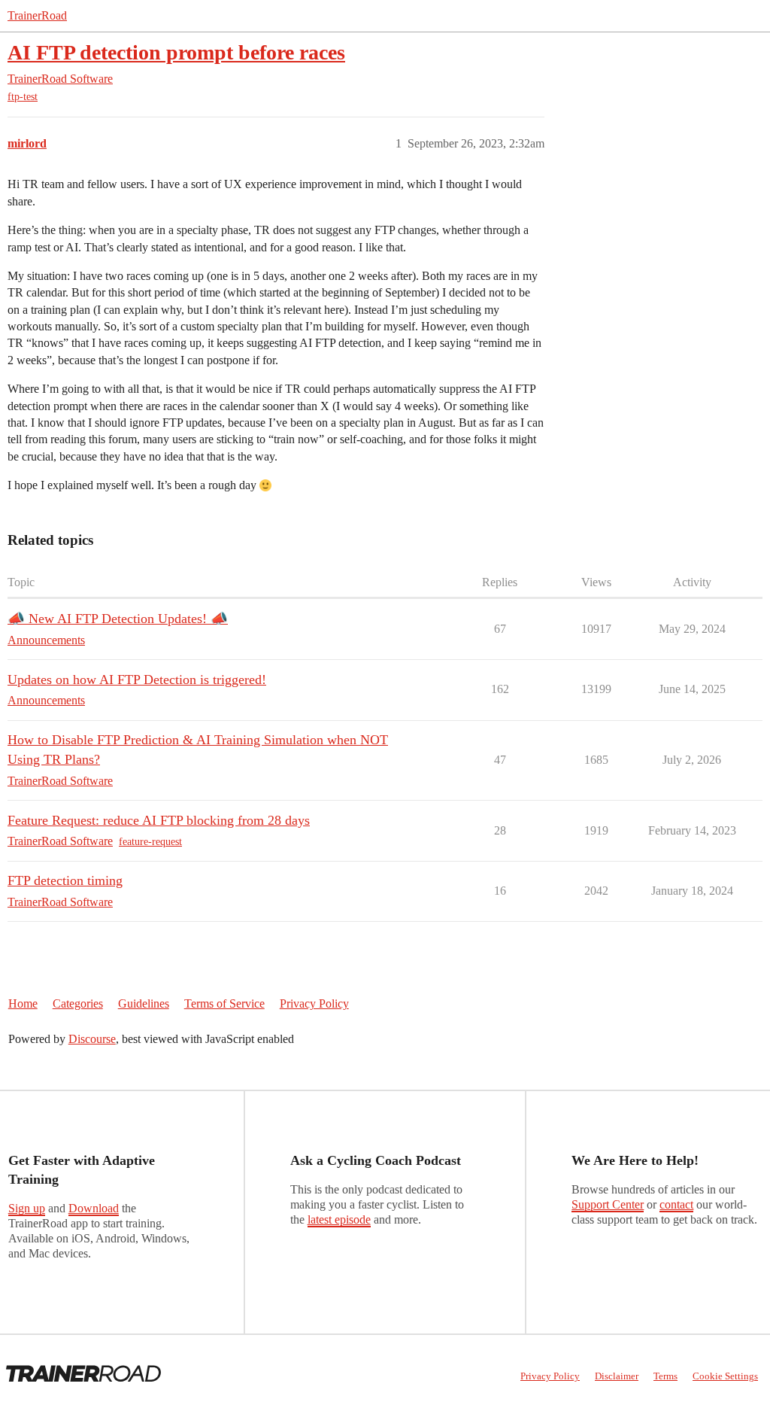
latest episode (339, 1219)
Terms (665, 1376)
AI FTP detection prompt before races (176, 52)
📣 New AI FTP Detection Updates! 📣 (118, 618)
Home (23, 1003)
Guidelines (143, 1003)
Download (93, 1208)
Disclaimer (616, 1376)
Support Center (607, 1204)
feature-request (150, 841)
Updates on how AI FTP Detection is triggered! (137, 679)
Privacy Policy (314, 1003)
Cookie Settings (725, 1376)
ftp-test (23, 96)
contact (676, 1204)
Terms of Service (224, 1003)
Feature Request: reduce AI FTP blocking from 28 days (159, 820)
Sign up (26, 1208)
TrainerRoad (37, 15)
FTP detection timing (65, 880)
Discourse (92, 1038)
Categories (78, 1003)
